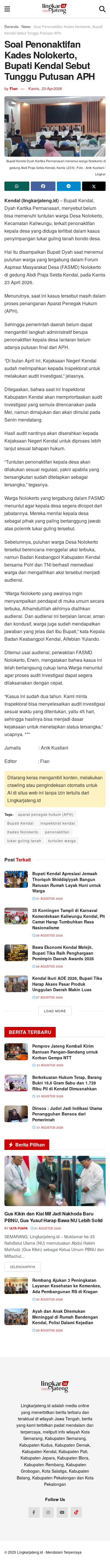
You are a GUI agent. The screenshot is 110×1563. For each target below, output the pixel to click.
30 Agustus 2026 (49, 1299)
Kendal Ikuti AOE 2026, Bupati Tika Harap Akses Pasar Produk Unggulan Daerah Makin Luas (67, 983)
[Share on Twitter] (94, 186)
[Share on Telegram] (69, 186)
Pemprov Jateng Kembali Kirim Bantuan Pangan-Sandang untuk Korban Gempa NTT (65, 1051)
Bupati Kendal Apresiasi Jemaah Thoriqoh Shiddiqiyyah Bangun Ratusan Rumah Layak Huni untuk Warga (66, 882)
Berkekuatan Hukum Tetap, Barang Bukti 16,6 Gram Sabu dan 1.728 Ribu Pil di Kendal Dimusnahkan (67, 1082)
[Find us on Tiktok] (76, 1512)
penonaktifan (57, 831)
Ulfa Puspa (18, 1228)
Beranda (11, 26)
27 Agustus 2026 (49, 997)
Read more (22, 1267)
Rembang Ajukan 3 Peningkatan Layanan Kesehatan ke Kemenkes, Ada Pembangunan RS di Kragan (66, 1285)
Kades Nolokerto (22, 831)
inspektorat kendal (57, 823)
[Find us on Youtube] (62, 1512)
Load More (55, 1010)
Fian (14, 88)
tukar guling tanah (24, 840)
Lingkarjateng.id (30, 1552)
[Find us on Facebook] (34, 1512)
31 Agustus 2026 (49, 899)
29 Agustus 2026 (49, 935)
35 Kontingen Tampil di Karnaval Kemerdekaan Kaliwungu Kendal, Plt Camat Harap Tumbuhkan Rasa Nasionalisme (68, 918)
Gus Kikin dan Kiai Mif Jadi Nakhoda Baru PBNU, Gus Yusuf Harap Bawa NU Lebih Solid (53, 1216)
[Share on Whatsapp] (16, 186)
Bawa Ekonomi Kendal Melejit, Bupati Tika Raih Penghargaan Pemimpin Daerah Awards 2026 (63, 952)
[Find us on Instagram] (48, 1512)
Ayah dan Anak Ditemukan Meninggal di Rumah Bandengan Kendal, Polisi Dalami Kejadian (65, 1316)
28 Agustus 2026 (49, 966)
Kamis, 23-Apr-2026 (45, 88)
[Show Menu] (7, 9)
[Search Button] (102, 9)
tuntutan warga (62, 840)
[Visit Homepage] (55, 9)
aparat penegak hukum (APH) (45, 814)
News (26, 26)
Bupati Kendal (20, 823)
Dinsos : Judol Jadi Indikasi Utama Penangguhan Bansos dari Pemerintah (67, 1113)
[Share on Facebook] (43, 186)
